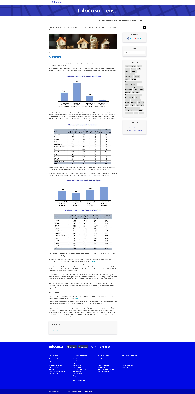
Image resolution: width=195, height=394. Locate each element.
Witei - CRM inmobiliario (103, 371)
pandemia (133, 102)
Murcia (138, 100)
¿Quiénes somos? (53, 358)
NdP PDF (55, 330)
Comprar (133, 79)
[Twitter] (131, 39)
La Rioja (127, 100)
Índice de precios (77, 365)
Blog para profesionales (103, 365)
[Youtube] (134, 39)
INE (126, 97)
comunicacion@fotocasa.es (135, 130)
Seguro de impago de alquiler (80, 380)
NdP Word (55, 328)
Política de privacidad (54, 367)
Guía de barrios (77, 367)
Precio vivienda (140, 105)
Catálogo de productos (127, 365)
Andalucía (133, 66)
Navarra (127, 102)
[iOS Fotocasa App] (72, 346)
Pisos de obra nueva (78, 361)
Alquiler (127, 66)
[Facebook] (128, 39)
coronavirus (128, 87)
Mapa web (51, 361)
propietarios (136, 107)
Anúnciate (100, 358)
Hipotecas (127, 92)
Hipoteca (141, 89)
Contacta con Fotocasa (103, 361)
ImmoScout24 (74, 386)
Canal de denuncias (53, 373)
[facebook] (92, 347)
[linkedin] (103, 347)
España (135, 87)
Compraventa (128, 81)
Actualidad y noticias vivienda (80, 378)
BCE (139, 69)
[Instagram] (141, 39)
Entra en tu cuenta (102, 367)
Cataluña (137, 76)
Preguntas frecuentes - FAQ (55, 365)
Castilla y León (128, 76)
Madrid (133, 100)
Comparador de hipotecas (79, 376)
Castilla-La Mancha (130, 74)
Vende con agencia (77, 373)
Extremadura (128, 89)
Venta (136, 113)
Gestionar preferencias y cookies (57, 371)
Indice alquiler (135, 92)
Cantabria (134, 71)
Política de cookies (87, 391)
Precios (132, 105)
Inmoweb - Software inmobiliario (106, 369)
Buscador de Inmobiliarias (79, 369)
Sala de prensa (52, 363)
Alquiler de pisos (77, 363)
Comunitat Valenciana (130, 84)
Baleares (133, 69)
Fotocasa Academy (102, 363)
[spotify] (109, 347)
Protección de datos (77, 391)
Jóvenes (137, 97)
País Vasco (141, 102)
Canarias (127, 71)
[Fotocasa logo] (56, 346)
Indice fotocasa (129, 94)
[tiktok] (106, 347)
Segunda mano (129, 110)
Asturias (127, 69)
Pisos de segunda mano (79, 358)
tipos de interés (139, 110)
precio (126, 105)
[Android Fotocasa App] (83, 346)
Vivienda (142, 113)
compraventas (137, 81)
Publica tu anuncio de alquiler (129, 361)
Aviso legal (68, 391)
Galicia (135, 89)
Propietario (128, 107)
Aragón (139, 66)
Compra (127, 79)
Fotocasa (99, 72)
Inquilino (131, 97)
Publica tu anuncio (126, 358)
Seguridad (51, 369)
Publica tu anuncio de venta (128, 363)
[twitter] (98, 347)
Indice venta (138, 94)
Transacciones (128, 113)
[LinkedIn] (138, 39)
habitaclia (67, 386)
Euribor (140, 87)
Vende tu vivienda (126, 367)
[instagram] (95, 347)
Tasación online (77, 371)
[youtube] (100, 347)
